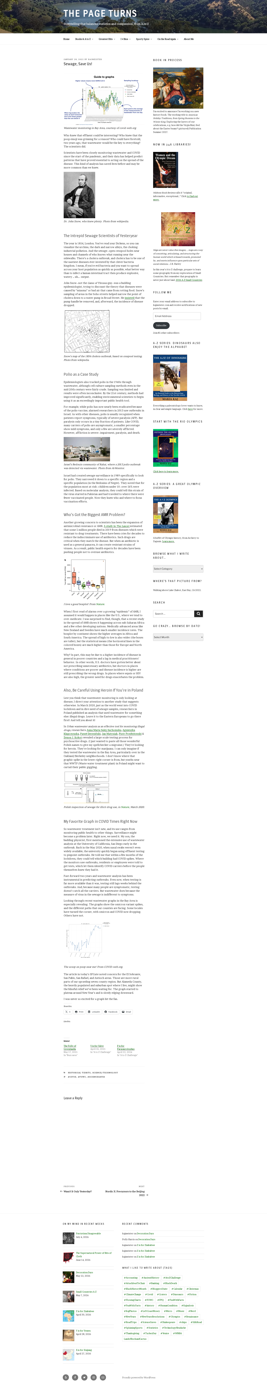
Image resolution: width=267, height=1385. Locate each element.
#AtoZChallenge (172, 1277)
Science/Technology (105, 1073)
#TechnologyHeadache (174, 1327)
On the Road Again (166, 39)
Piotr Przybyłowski (130, 733)
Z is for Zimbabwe (146, 1245)
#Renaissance (191, 1316)
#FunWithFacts (176, 1300)
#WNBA (177, 1333)
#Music (180, 1311)
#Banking (154, 1283)
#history (149, 1305)
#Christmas (192, 1288)
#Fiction (191, 1294)
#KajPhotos (130, 1311)
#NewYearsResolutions (152, 1316)
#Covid (72, 1077)
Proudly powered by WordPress (138, 1377)
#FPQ (160, 1300)
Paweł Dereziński (90, 733)
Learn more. (168, 541)
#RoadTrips (130, 1322)
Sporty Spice (142, 39)
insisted (130, 297)
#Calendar (177, 1288)
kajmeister (95, 59)
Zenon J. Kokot (73, 737)
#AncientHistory (150, 1277)
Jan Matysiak (110, 733)
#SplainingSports (133, 1327)
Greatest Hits (106, 39)
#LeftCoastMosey (150, 1311)
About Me (189, 39)
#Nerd (192, 1311)
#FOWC (82, 1077)
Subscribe (161, 325)
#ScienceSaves (96, 1077)
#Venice (165, 1333)
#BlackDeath (170, 1283)
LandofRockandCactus (135, 1339)
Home (66, 39)
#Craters (162, 1294)
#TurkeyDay (150, 1333)
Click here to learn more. (166, 471)
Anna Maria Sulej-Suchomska (104, 730)
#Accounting (131, 1277)
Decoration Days (145, 1233)
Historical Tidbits (79, 1073)
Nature (100, 604)
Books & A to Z (83, 39)
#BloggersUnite (158, 1288)
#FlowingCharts (132, 1300)
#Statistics (152, 1327)
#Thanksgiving (131, 1333)
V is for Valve (97, 1046)
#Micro (168, 1311)
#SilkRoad (196, 1322)
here (190, 409)
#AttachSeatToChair (134, 1283)
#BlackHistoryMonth (135, 1288)
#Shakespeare (167, 1322)
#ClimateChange (132, 1294)
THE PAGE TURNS (100, 13)
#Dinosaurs (177, 1294)
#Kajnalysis (187, 1305)
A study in (110, 526)
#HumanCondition (167, 1305)
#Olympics (174, 1316)
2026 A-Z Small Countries (189, 280)
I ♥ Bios (124, 39)
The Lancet (122, 526)
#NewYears (130, 1316)
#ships (183, 1322)
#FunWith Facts (132, 1305)
